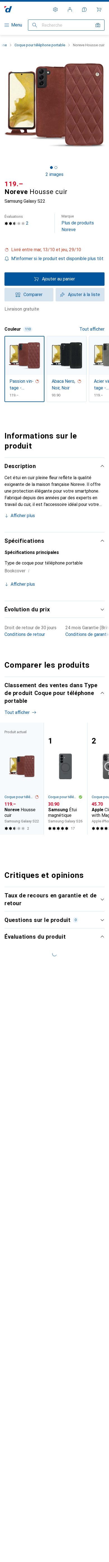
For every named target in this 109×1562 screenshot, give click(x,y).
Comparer (32, 294)
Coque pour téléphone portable (40, 45)
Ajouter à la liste (84, 294)
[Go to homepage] (8, 9)
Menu (16, 25)
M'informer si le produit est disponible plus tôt (57, 258)
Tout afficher (92, 329)
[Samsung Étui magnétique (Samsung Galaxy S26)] (65, 779)
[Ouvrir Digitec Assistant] (84, 9)
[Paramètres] (55, 9)
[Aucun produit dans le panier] (98, 9)
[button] (54, 249)
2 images (54, 174)
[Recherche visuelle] (98, 25)
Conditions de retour (24, 634)
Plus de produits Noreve (77, 223)
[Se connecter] (69, 9)
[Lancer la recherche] (34, 25)
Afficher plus (23, 515)
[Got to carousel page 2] (55, 167)
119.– (13, 184)
